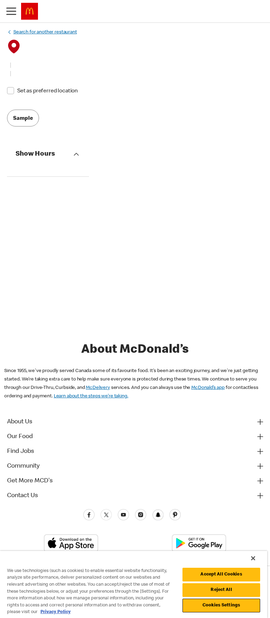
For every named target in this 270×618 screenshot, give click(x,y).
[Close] (253, 558)
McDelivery (98, 387)
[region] (133, 584)
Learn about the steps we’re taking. (91, 396)
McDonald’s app (208, 387)
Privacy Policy (55, 612)
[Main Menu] (11, 11)
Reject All (221, 590)
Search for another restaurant (45, 32)
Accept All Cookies (221, 574)
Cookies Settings (221, 605)
